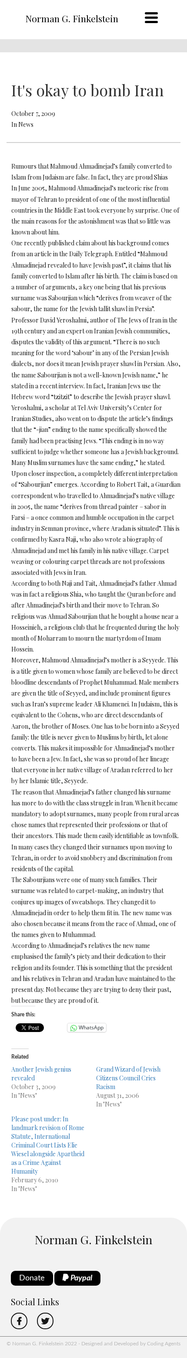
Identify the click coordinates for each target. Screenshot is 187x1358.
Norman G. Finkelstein (71, 18)
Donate (32, 1278)
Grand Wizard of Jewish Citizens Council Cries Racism (128, 1078)
